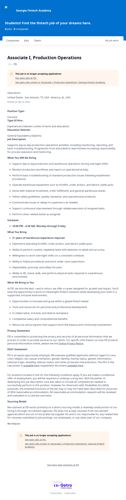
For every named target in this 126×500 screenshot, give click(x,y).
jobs (26, 40)
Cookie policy (70, 493)
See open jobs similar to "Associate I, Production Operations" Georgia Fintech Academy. (60, 82)
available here (31, 365)
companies (12, 40)
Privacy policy (56, 493)
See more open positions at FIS (63, 464)
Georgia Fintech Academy (33, 10)
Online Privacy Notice (71, 343)
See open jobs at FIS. (26, 78)
